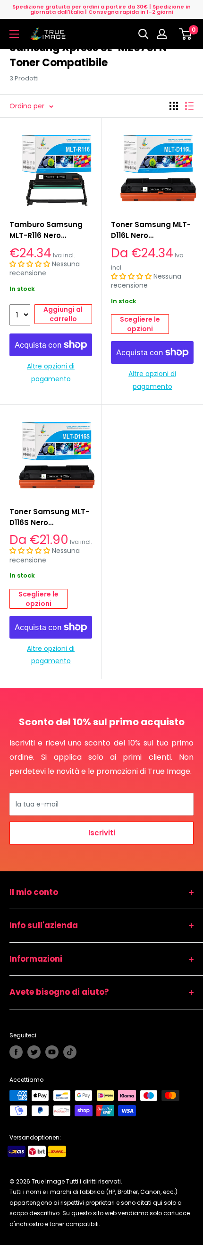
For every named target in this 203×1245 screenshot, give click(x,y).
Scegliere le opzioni (140, 324)
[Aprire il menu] (14, 34)
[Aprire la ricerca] (143, 34)
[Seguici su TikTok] (69, 1052)
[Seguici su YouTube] (52, 1052)
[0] (186, 34)
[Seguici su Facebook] (16, 1052)
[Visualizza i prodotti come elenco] (189, 106)
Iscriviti (101, 833)
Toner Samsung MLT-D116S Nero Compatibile (49, 517)
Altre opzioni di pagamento (51, 372)
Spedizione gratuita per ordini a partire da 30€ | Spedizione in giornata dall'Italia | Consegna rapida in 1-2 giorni (101, 9)
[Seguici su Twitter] (34, 1052)
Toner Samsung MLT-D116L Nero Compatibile (151, 230)
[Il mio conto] (164, 34)
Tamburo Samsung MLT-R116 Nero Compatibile (46, 230)
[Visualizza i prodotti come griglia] (173, 106)
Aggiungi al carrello (63, 314)
